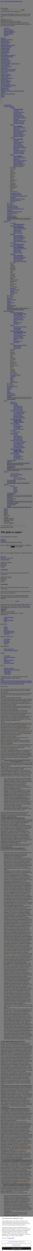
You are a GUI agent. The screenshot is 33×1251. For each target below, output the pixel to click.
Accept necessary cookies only (16, 1241)
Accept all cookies (16, 1248)
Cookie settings (16, 1245)
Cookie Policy (10, 1238)
